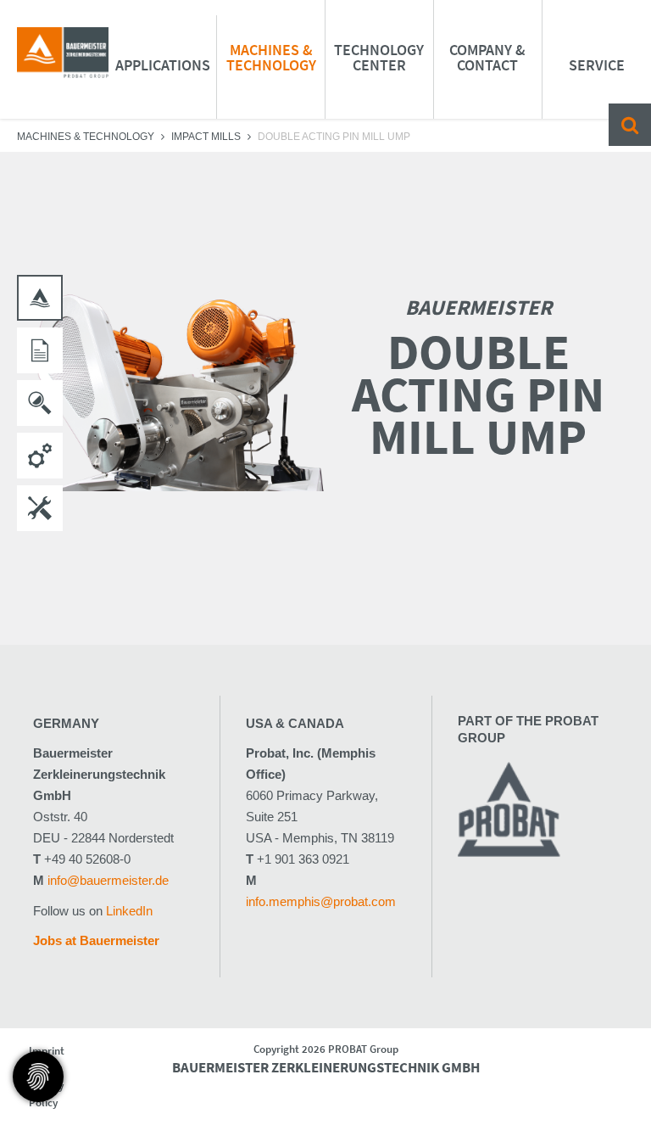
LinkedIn (129, 911)
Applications (162, 65)
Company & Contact (487, 57)
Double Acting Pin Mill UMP (334, 137)
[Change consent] (38, 1076)
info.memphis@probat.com (321, 901)
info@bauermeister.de (108, 880)
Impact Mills (206, 137)
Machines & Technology (271, 57)
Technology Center (379, 57)
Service (597, 65)
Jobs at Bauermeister (96, 940)
